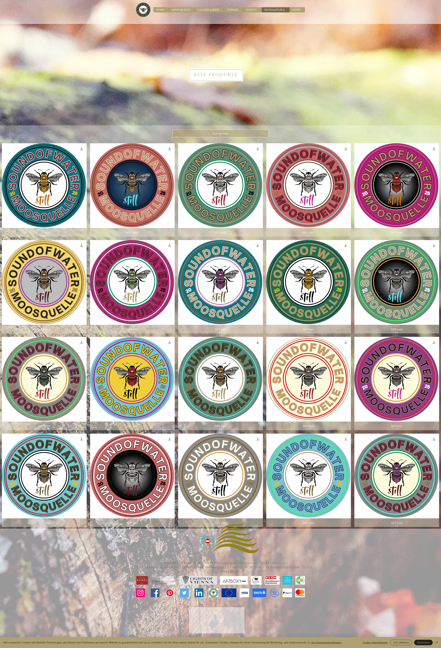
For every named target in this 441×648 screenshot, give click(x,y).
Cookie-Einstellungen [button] (375, 642)
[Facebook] (155, 592)
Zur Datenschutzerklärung (326, 642)
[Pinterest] (169, 592)
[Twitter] (184, 592)
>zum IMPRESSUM (225, 572)
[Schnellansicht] (44, 185)
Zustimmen (423, 642)
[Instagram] (140, 592)
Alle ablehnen (401, 642)
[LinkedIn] (199, 592)
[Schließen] (437, 642)
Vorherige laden (220, 133)
